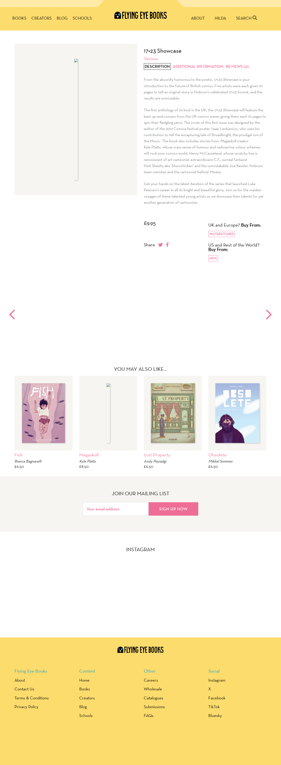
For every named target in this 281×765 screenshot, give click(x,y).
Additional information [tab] (198, 66)
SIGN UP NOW (173, 508)
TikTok (214, 706)
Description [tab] (157, 66)
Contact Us (24, 688)
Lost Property (157, 455)
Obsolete (217, 455)
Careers (151, 680)
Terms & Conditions (31, 697)
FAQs (148, 715)
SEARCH (244, 18)
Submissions (154, 706)
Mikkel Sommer (220, 461)
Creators (41, 18)
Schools (82, 18)
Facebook (216, 697)
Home (84, 680)
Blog (62, 18)
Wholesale (153, 688)
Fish (18, 455)
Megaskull (89, 455)
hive (213, 258)
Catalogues (153, 697)
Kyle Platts (87, 461)
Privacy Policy (26, 706)
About (198, 18)
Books (19, 18)
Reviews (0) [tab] (237, 66)
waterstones (221, 234)
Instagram (216, 680)
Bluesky (215, 715)
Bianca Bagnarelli (27, 461)
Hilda (220, 18)
